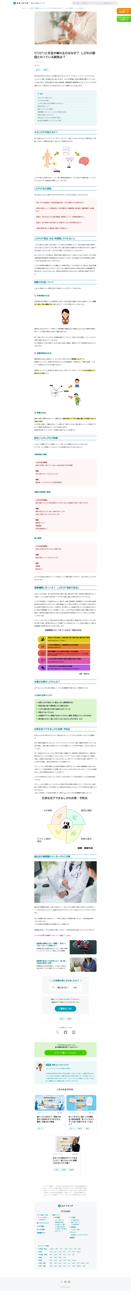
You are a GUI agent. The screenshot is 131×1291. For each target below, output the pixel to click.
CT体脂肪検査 (75, 1224)
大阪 (60, 1260)
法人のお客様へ (41, 1229)
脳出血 (38, 70)
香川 (78, 1263)
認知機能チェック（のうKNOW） (79, 1234)
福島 (79, 1249)
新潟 (51, 1254)
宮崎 (73, 1266)
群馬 (60, 1251)
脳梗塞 (45, 70)
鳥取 (51, 1263)
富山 (64, 1254)
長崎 (60, 1266)
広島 (64, 1263)
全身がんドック (59, 1231)
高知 (87, 1263)
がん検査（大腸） (75, 1220)
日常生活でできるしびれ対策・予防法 (49, 117)
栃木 (55, 1251)
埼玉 (64, 1251)
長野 (60, 1254)
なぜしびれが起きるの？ (45, 97)
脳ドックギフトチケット (43, 1223)
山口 (69, 1263)
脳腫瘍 (71, 1169)
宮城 (66, 1249)
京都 (55, 1260)
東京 (73, 1251)
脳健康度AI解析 (59, 1222)
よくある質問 (40, 1226)
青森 (56, 1249)
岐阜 (51, 1257)
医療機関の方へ (41, 1232)
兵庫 (64, 1260)
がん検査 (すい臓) (60, 1224)
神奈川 (79, 1251)
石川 (69, 1254)
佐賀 (55, 1266)
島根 (55, 1263)
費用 (87, 1128)
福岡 (51, 1266)
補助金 (80, 1128)
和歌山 (74, 1260)
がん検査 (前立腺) (60, 1226)
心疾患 (56, 1169)
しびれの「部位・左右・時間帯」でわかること (51, 103)
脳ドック (40, 1128)
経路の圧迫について (44, 106)
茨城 (51, 1251)
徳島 (73, 1263)
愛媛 (82, 1263)
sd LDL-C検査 (75, 1229)
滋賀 (51, 1260)
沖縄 (84, 1266)
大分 (69, 1266)
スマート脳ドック (59, 1220)
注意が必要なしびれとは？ (46, 115)
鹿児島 (79, 1266)
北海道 (51, 1249)
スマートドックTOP (27, 8)
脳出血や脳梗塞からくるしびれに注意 (49, 120)
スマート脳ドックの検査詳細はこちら (124, 11)
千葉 (69, 1251)
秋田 (70, 1249)
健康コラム (39, 8)
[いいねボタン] (60, 987)
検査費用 (72, 1237)
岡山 (60, 1263)
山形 (75, 1249)
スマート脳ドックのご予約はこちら (124, 18)
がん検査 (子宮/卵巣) (61, 1228)
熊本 (64, 1266)
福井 (73, 1254)
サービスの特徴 (42, 1217)
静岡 (55, 1257)
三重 (64, 1257)
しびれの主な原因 (43, 100)
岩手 (61, 1249)
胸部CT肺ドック (75, 1222)
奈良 (69, 1260)
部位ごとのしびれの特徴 (45, 109)
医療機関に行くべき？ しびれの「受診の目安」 (52, 112)
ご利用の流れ (42, 1219)
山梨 (55, 1254)
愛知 (60, 1257)
